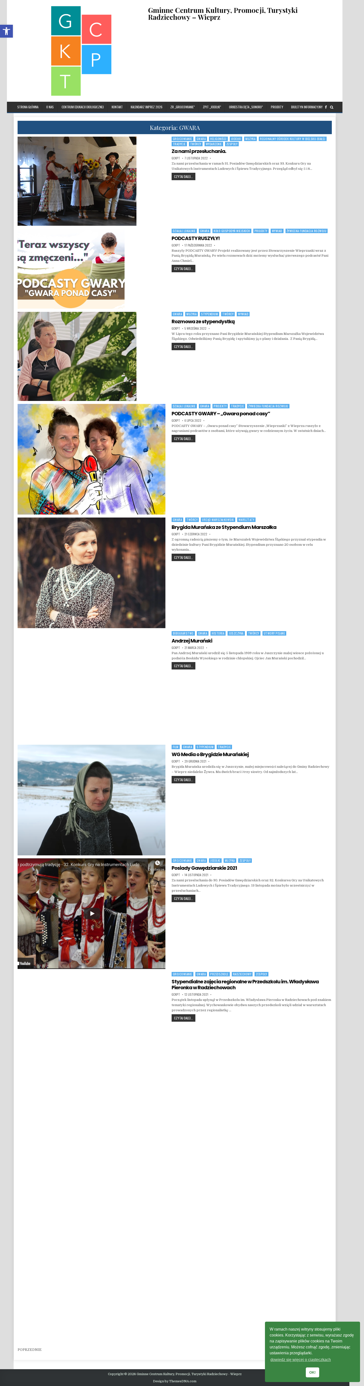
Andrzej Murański (192, 640)
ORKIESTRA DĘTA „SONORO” (246, 106)
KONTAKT (117, 106)
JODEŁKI (236, 139)
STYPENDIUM (209, 314)
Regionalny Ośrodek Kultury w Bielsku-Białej (292, 139)
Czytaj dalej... (184, 176)
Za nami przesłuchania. (199, 151)
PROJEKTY (277, 106)
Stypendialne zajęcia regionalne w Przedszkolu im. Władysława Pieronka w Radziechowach (245, 984)
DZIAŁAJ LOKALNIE (184, 231)
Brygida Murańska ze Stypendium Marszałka (224, 527)
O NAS (50, 106)
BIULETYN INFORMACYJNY (307, 106)
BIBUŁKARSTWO (183, 633)
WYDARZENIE (214, 144)
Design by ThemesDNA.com (174, 1381)
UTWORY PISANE (274, 633)
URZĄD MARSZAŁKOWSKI (218, 520)
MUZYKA (250, 139)
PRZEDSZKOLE (219, 974)
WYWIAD (277, 231)
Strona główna (27, 106)
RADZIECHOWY (242, 974)
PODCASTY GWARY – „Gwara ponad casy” (221, 413)
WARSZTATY (246, 520)
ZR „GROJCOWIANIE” (182, 106)
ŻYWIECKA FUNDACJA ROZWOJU (307, 231)
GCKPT (176, 158)
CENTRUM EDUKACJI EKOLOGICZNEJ (83, 106)
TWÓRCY (195, 144)
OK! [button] (312, 1372)
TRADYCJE (179, 144)
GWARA (201, 139)
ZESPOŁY (232, 144)
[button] (6, 31)
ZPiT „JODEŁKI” (212, 106)
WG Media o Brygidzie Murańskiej (210, 754)
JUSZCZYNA (236, 633)
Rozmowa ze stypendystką (203, 321)
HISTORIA (218, 633)
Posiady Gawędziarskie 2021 (204, 868)
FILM (176, 747)
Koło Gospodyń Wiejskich (232, 231)
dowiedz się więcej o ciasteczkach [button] (300, 1360)
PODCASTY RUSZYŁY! (196, 238)
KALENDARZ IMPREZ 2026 (146, 106)
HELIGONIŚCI (218, 139)
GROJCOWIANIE (182, 139)
